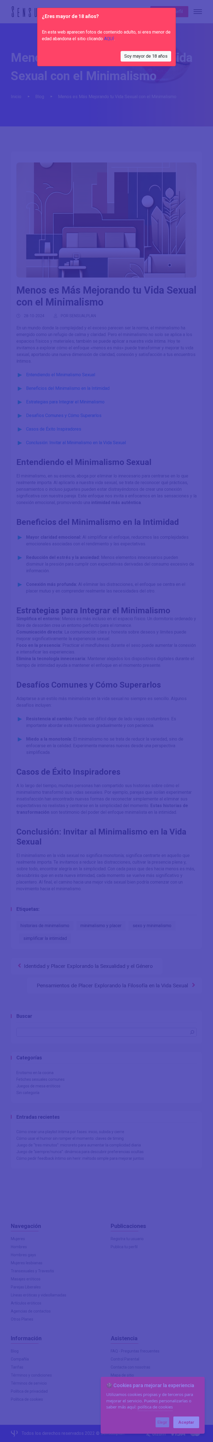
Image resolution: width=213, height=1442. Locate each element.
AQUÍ (109, 38)
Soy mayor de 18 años (146, 56)
